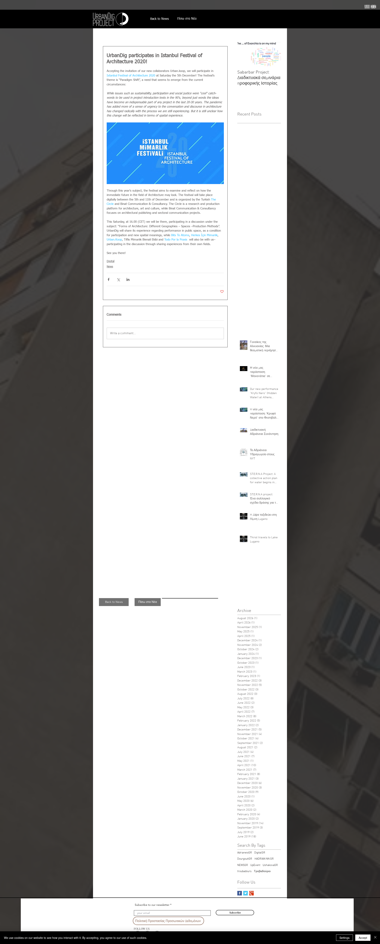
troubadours (244, 871)
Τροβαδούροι (262, 871)
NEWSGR (242, 865)
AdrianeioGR (244, 852)
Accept (363, 938)
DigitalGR (259, 852)
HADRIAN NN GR (264, 859)
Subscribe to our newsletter (152, 904)
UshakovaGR (270, 865)
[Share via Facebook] (108, 279)
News (110, 266)
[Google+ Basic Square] (251, 893)
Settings (344, 938)
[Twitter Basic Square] (245, 893)
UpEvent (255, 865)
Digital (110, 261)
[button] (114, 602)
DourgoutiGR (244, 859)
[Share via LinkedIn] (128, 279)
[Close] (375, 937)
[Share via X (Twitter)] (118, 279)
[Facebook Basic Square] (239, 893)
